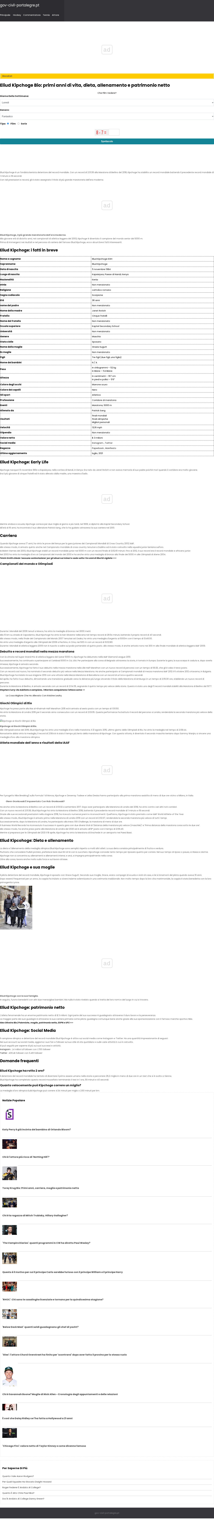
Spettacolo (107, 141)
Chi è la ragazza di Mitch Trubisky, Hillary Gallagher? (35, 1215)
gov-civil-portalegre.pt (19, 5)
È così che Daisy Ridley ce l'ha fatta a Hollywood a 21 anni (37, 1418)
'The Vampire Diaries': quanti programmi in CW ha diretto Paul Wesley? (46, 1243)
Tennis (46, 14)
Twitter (109, 442)
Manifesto (110, 448)
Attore (55, 14)
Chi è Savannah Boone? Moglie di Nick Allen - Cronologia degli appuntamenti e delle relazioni (60, 1394)
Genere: (5, 110)
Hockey (17, 14)
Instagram (97, 442)
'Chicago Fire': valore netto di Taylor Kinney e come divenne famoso (44, 1446)
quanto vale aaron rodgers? (18, 1476)
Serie (23, 123)
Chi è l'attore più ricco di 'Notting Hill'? (25, 1157)
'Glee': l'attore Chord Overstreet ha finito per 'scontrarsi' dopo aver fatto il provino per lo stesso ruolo (64, 1354)
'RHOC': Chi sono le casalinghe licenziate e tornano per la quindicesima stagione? (52, 1299)
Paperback (98, 448)
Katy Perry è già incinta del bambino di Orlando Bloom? (36, 1129)
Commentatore (32, 14)
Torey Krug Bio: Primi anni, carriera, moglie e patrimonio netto (40, 1188)
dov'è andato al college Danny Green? (23, 1498)
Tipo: (3, 123)
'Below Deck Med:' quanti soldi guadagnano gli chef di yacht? (40, 1327)
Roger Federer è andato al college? (21, 1487)
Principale (5, 14)
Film (13, 123)
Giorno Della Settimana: (14, 96)
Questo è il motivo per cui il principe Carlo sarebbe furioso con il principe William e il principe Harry (62, 1272)
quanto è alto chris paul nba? (18, 1492)
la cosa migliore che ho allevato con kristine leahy (34, 695)
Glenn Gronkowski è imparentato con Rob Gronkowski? (35, 801)
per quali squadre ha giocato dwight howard (26, 1481)
